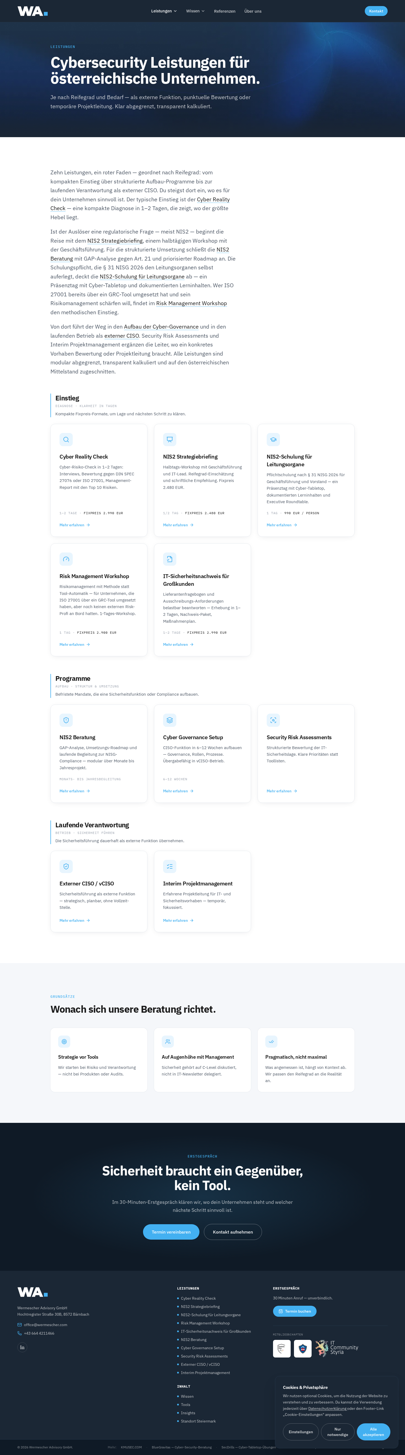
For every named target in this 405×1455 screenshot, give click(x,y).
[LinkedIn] (22, 1347)
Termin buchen (298, 1311)
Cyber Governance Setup (202, 1347)
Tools (185, 1404)
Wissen (193, 10)
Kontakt (376, 11)
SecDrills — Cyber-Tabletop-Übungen (249, 1447)
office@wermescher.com (45, 1324)
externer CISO (121, 335)
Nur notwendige (337, 1432)
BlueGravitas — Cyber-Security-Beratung (182, 1447)
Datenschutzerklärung (327, 1408)
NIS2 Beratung (193, 1339)
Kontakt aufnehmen (233, 1232)
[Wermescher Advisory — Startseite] (32, 11)
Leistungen (161, 10)
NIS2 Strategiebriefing (115, 240)
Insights (188, 1412)
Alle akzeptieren (373, 1432)
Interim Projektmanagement (205, 1372)
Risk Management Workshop (191, 303)
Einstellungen (301, 1431)
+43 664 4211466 (39, 1333)
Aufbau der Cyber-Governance (161, 326)
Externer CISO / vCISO (200, 1364)
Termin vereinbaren (171, 1232)
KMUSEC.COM (131, 1447)
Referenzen (225, 11)
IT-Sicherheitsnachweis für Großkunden (216, 1331)
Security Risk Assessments (204, 1356)
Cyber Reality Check (198, 1298)
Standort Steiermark (198, 1421)
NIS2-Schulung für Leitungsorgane (142, 276)
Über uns (252, 11)
